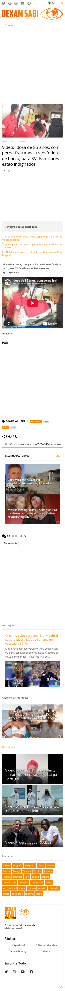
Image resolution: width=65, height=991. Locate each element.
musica (32, 888)
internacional (10, 888)
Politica (7, 876)
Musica (46, 951)
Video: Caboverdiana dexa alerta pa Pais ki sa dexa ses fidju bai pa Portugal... (31, 774)
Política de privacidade (46, 945)
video (13, 141)
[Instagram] (16, 3)
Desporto (30, 865)
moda (22, 888)
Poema (48, 871)
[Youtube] (22, 3)
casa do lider (9, 882)
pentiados (54, 888)
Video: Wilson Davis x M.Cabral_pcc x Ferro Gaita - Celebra (32, 808)
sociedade (22, 141)
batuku (45, 876)
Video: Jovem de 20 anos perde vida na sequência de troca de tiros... (32, 246)
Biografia (17, 865)
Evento (50, 865)
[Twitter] (3, 3)
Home (4, 141)
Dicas (41, 865)
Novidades (8, 747)
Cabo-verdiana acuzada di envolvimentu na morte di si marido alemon (30, 483)
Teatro (35, 876)
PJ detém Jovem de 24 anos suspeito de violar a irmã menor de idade (32, 238)
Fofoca (6, 871)
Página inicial (18, 945)
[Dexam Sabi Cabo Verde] (32, 18)
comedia (23, 882)
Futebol (37, 871)
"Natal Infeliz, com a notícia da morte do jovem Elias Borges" (32, 254)
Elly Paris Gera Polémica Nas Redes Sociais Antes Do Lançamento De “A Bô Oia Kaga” (32, 714)
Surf (27, 876)
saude (6, 893)
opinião (42, 888)
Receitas (17, 876)
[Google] (10, 3)
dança (49, 882)
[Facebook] (29, 3)
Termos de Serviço (18, 951)
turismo (29, 893)
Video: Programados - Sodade (28, 842)
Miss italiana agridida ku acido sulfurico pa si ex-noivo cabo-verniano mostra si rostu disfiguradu (32, 513)
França (16, 871)
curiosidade (37, 882)
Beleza (6, 865)
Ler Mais (33, 728)
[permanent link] (9, 170)
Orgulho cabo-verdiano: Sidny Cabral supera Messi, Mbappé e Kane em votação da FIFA (31, 640)
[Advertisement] (32, 66)
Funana (27, 871)
